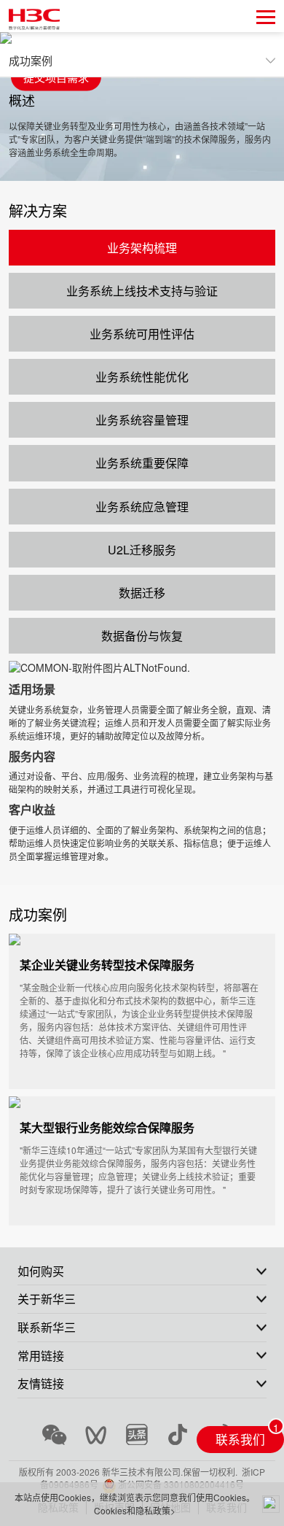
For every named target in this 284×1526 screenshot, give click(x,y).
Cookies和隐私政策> (134, 1510)
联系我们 (240, 1439)
